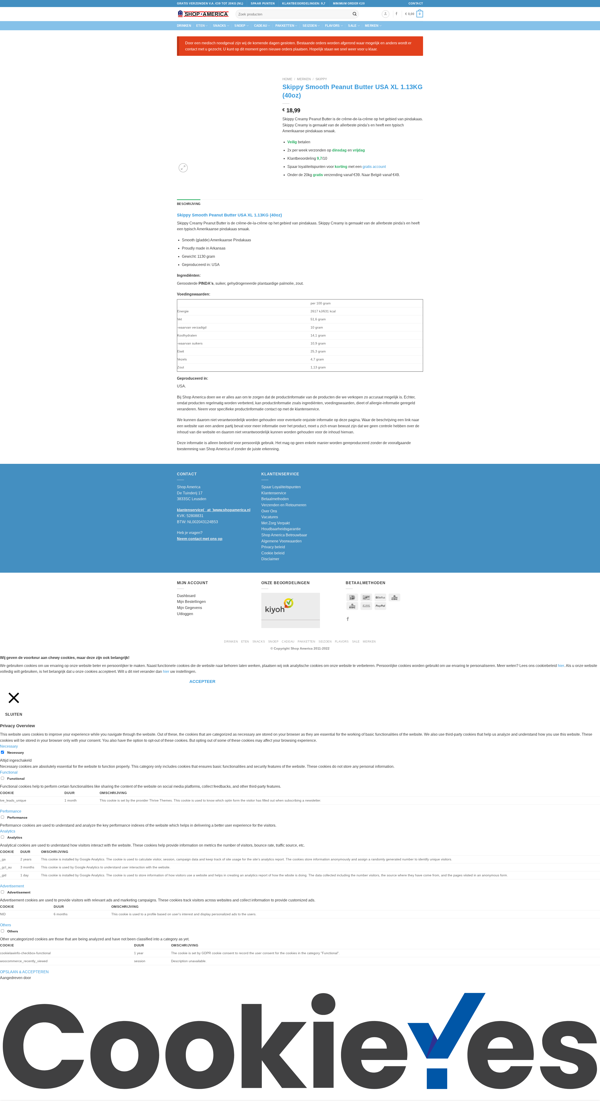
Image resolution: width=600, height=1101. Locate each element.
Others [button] (5, 925)
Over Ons (269, 511)
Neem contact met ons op (199, 539)
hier (561, 666)
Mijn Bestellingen (191, 602)
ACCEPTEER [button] (202, 681)
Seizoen (310, 25)
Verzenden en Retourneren (283, 505)
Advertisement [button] (12, 886)
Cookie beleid (273, 553)
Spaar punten (263, 3)
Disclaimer (270, 559)
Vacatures (269, 517)
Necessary (15, 752)
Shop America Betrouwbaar (284, 535)
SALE (352, 25)
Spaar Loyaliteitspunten (281, 487)
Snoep (239, 25)
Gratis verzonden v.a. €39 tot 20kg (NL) (210, 3)
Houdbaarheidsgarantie (281, 529)
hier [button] (166, 671)
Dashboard (186, 596)
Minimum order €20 (349, 3)
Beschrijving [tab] (188, 204)
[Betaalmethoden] (375, 606)
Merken (372, 25)
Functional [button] (9, 772)
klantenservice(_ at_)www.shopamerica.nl (213, 510)
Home (287, 79)
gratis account (374, 167)
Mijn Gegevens (189, 608)
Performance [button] (10, 811)
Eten (200, 25)
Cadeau (260, 25)
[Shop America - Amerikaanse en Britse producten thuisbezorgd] (203, 14)
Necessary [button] (9, 746)
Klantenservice (273, 493)
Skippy (321, 79)
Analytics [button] (7, 831)
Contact (416, 3)
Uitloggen (185, 614)
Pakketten (284, 25)
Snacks (219, 25)
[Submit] (355, 14)
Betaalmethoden (275, 499)
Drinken (184, 25)
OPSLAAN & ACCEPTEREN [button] (24, 972)
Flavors (332, 25)
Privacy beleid (273, 547)
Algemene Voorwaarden (281, 541)
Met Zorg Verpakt (275, 523)
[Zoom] (183, 167)
